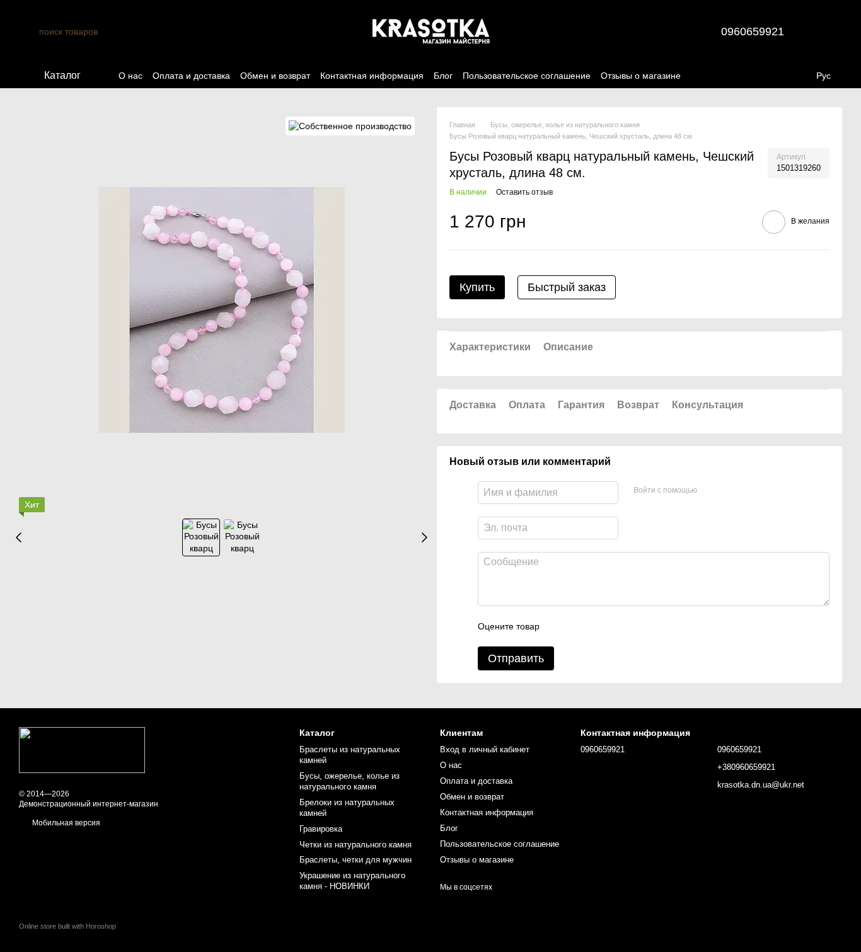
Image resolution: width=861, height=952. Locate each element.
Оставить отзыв (524, 192)
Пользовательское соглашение (527, 76)
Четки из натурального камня (355, 844)
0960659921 (752, 31)
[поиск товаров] (29, 31)
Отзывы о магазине (641, 76)
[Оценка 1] (560, 626)
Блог (443, 76)
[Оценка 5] (641, 626)
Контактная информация (372, 76)
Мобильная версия (65, 822)
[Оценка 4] (621, 626)
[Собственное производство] (350, 126)
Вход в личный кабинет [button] (484, 749)
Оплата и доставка (191, 76)
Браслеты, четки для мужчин (355, 859)
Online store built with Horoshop (67, 926)
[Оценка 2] (580, 626)
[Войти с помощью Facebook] (711, 490)
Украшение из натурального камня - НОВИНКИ (352, 881)
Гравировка (320, 829)
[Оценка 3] (601, 626)
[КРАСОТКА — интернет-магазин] (82, 749)
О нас (130, 76)
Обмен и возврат (275, 76)
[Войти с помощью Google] (731, 490)
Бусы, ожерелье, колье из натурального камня (349, 781)
